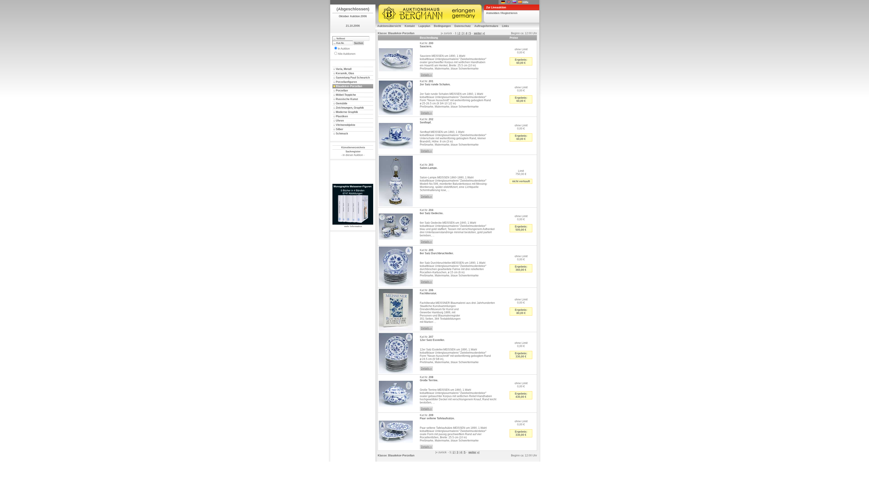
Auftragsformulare (486, 26)
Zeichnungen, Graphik (350, 107)
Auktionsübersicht (389, 26)
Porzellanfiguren (346, 82)
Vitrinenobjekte (345, 125)
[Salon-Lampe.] (396, 180)
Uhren (340, 120)
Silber (339, 129)
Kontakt (410, 26)
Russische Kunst (347, 99)
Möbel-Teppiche (346, 94)
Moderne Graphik (347, 112)
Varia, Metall (343, 69)
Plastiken (342, 116)
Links (505, 26)
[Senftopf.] (396, 135)
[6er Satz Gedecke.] (396, 225)
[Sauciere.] (396, 58)
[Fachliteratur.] (396, 309)
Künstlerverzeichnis (353, 147)
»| (483, 33)
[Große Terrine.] (396, 392)
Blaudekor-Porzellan (349, 86)
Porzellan (342, 90)
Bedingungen (442, 26)
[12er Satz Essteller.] (396, 352)
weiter (478, 33)
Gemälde (341, 103)
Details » (426, 75)
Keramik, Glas (345, 73)
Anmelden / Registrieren (501, 13)
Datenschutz (462, 26)
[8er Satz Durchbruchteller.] (396, 265)
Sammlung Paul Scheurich (353, 77)
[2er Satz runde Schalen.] (396, 96)
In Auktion (344, 48)
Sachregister (353, 151)
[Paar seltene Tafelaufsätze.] (396, 430)
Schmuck (342, 133)
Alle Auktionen (347, 53)
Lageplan (424, 26)
